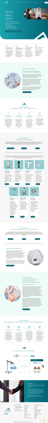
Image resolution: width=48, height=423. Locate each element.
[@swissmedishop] (14, 356)
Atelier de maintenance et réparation (38, 414)
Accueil (11, 2)
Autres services (36, 2)
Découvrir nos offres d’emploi (32, 399)
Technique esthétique (23, 2)
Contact (42, 2)
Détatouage (26, 416)
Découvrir (12, 216)
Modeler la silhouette (27, 414)
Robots (35, 416)
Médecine (30, 2)
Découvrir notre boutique (9, 31)
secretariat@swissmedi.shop (19, 410)
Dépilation (37, 148)
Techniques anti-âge (10, 148)
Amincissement (24, 148)
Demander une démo (17, 31)
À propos (15, 2)
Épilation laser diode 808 (27, 417)
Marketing (36, 415)
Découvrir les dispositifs (10, 265)
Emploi (35, 417)
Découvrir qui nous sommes (27, 92)
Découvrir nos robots (26, 309)
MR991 (25, 415)
